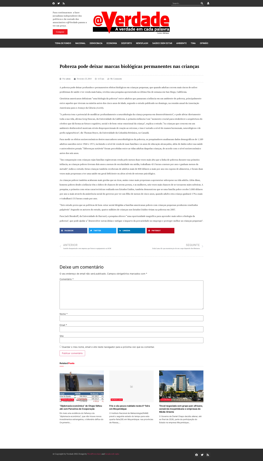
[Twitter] (58, 3)
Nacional (80, 43)
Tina (193, 43)
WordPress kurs (94, 454)
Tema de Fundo (63, 43)
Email (63, 325)
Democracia (96, 43)
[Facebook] (53, 3)
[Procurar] (202, 3)
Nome (64, 314)
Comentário (67, 279)
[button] (73, 230)
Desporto (126, 43)
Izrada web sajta (112, 454)
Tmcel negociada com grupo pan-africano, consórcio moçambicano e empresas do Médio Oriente (181, 408)
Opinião (204, 43)
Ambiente (181, 43)
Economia (112, 43)
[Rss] (64, 3)
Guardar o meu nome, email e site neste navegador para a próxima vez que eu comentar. (108, 347)
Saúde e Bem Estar (162, 43)
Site (62, 336)
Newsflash (142, 43)
